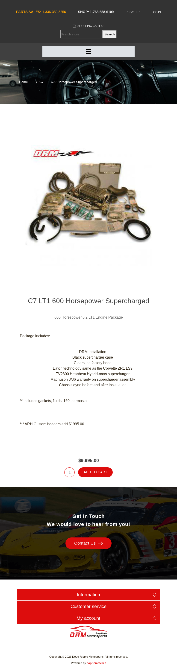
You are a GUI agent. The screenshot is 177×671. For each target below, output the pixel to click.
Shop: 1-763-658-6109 (96, 12)
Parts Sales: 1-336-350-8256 (41, 12)
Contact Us (85, 543)
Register (133, 12)
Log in (156, 12)
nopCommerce (96, 663)
